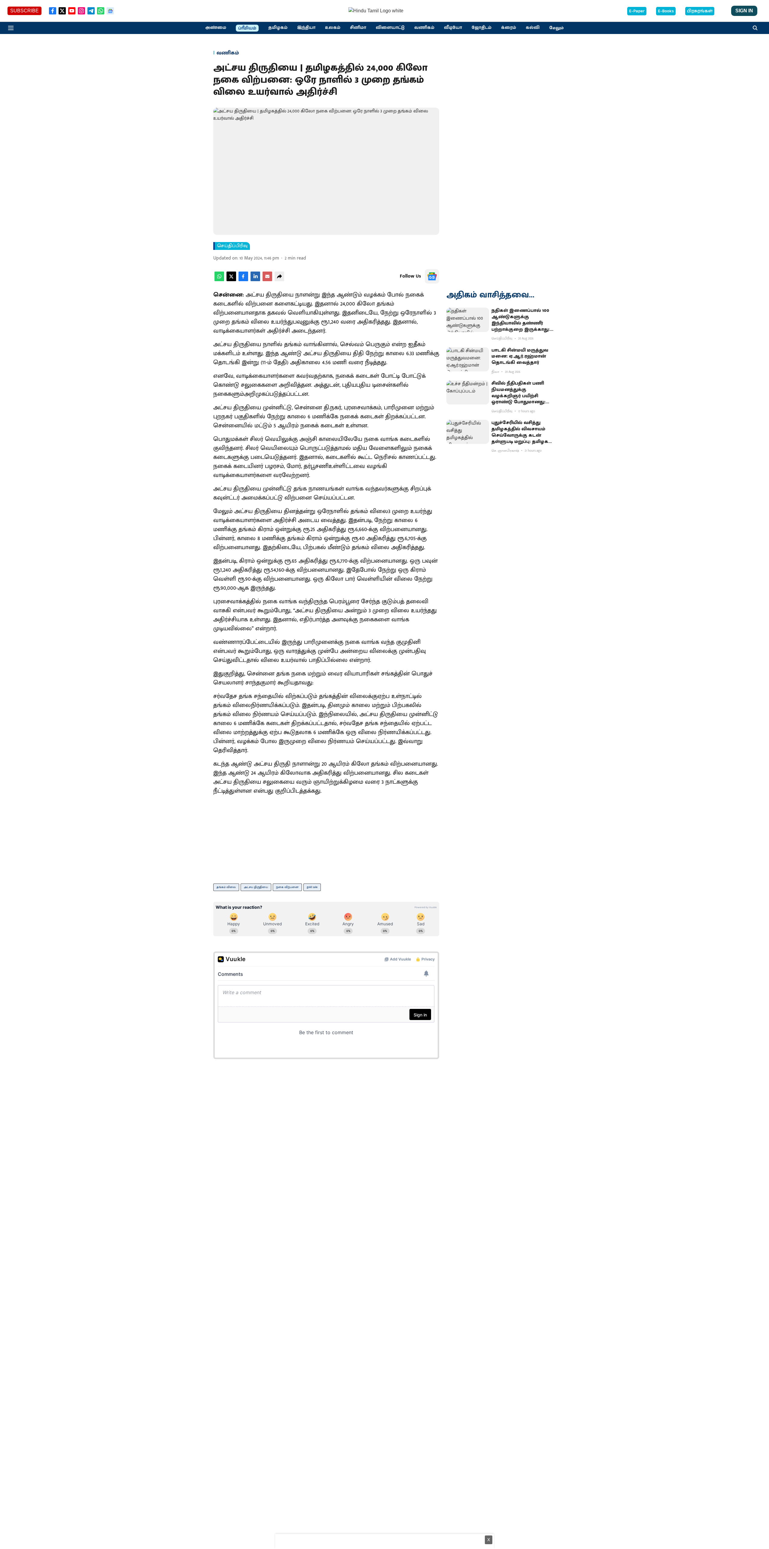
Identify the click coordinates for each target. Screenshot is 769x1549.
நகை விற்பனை (287, 887)
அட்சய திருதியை (256, 887)
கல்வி (533, 28)
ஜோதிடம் (481, 28)
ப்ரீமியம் (247, 28)
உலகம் (332, 28)
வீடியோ (453, 28)
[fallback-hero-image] (467, 320)
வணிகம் (424, 28)
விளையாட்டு (390, 28)
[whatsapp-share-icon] (219, 280)
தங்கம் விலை (226, 887)
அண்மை (215, 28)
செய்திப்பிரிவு (232, 246)
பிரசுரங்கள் (700, 11)
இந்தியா (306, 28)
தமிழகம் (277, 28)
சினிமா (358, 28)
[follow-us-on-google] (432, 276)
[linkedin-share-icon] (255, 280)
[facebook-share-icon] (243, 280)
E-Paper (637, 11)
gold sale (312, 887)
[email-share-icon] (267, 280)
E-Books (666, 11)
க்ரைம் (508, 28)
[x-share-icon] (231, 280)
